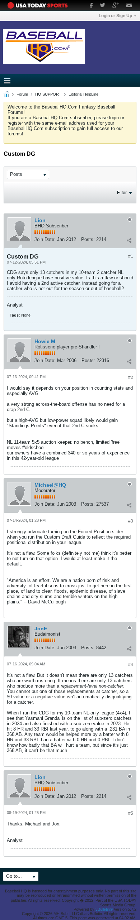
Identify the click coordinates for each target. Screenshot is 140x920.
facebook (91, 6)
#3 (130, 521)
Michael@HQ (50, 485)
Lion (40, 220)
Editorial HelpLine (83, 94)
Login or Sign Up (115, 15)
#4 (130, 664)
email (129, 6)
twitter (102, 6)
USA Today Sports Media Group (39, 5)
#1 (130, 256)
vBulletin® (104, 909)
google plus (115, 6)
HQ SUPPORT (48, 94)
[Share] (129, 240)
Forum (22, 94)
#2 (130, 377)
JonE (40, 628)
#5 (130, 813)
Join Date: (45, 239)
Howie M (44, 341)
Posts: (88, 239)
